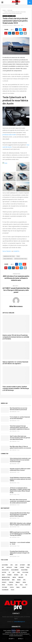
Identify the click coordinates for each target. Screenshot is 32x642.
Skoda (24, 582)
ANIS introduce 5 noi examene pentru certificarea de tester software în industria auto (16, 278)
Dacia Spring (24, 569)
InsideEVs (16, 251)
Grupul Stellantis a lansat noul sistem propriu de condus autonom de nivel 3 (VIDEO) (20, 479)
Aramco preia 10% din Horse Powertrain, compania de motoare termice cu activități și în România (16, 337)
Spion (3, 584)
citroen (22, 567)
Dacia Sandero (15, 569)
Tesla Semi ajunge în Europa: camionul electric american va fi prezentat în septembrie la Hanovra (19, 427)
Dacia (28, 567)
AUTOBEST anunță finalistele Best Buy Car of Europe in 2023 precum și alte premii (16, 290)
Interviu (16, 574)
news (13, 579)
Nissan (18, 579)
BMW (29, 565)
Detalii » (20, 638)
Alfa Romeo (5, 565)
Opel (24, 579)
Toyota (12, 587)
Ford (18, 572)
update (24, 587)
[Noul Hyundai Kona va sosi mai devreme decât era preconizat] (5, 410)
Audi (16, 565)
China (15, 567)
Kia (26, 574)
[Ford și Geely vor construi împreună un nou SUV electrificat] (5, 419)
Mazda (14, 577)
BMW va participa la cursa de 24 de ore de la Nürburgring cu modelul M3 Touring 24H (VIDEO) (20, 533)
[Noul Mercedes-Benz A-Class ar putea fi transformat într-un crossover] (5, 448)
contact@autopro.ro (19, 621)
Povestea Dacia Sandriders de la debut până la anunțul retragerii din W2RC (19, 553)
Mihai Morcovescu (8, 25)
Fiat (14, 572)
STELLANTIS (10, 584)
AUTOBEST (22, 565)
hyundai (9, 574)
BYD (3, 567)
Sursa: (4, 251)
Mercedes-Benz (5, 579)
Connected (4, 453)
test (26, 584)
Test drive (4, 587)
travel (18, 587)
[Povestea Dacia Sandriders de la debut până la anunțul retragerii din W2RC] (5, 553)
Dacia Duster (5, 569)
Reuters (8, 251)
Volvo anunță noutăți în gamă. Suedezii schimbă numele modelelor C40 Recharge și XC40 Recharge (16, 388)
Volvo (12, 589)
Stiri (14, 16)
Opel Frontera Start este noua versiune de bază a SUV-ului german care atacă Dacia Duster (20, 437)
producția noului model (9, 134)
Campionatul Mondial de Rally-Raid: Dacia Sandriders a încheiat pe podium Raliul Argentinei (20, 514)
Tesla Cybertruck (7, 258)
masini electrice (6, 577)
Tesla (18, 256)
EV (9, 572)
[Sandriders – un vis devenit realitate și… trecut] (5, 544)
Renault (18, 582)
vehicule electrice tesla (20, 258)
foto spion (25, 572)
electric (4, 572)
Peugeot (4, 582)
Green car (10, 16)
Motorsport (5, 508)
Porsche (11, 582)
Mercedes (21, 577)
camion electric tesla (9, 256)
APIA (11, 565)
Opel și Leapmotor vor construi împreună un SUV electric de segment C (15, 362)
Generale (5, 16)
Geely (3, 574)
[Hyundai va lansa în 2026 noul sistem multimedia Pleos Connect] (5, 470)
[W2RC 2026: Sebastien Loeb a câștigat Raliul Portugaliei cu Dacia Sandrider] (5, 525)
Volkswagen (5, 589)
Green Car (4, 403)
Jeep (22, 574)
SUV (16, 584)
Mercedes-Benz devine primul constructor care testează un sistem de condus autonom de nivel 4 (20, 501)
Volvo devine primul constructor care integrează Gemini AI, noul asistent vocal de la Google (20, 460)
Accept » (11, 638)
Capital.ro (9, 567)
